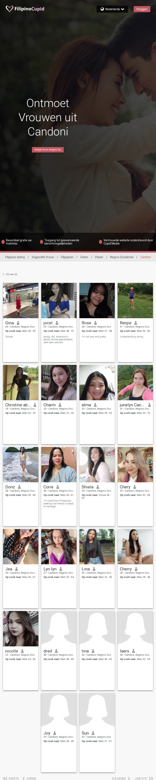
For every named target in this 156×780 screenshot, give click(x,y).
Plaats (99, 257)
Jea (8, 569)
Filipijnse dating (15, 257)
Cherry (126, 569)
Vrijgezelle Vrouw (43, 257)
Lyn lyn (49, 569)
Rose (86, 322)
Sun (85, 733)
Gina (9, 322)
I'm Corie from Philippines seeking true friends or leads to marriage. (58, 503)
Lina (86, 569)
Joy (46, 733)
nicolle (11, 651)
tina (85, 651)
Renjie (125, 322)
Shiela (87, 487)
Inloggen (141, 9)
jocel (48, 322)
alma (86, 404)
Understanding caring (131, 336)
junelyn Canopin (132, 404)
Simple (9, 336)
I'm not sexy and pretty (94, 336)
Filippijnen (67, 257)
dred (47, 651)
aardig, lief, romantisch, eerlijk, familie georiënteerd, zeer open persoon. (58, 339)
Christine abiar (18, 404)
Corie (48, 487)
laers (124, 651)
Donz (10, 487)
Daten (84, 257)
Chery (125, 487)
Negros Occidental (121, 257)
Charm (49, 404)
